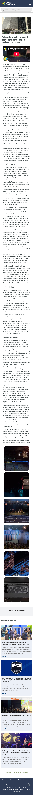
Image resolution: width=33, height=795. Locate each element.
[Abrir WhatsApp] (29, 790)
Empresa (4, 780)
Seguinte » (25, 772)
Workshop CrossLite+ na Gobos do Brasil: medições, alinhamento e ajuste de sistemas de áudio (16, 752)
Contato (12, 780)
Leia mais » (4, 656)
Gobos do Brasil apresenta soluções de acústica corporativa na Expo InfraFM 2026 (15, 643)
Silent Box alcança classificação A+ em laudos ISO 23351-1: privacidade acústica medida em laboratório (16, 679)
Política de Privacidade (24, 780)
